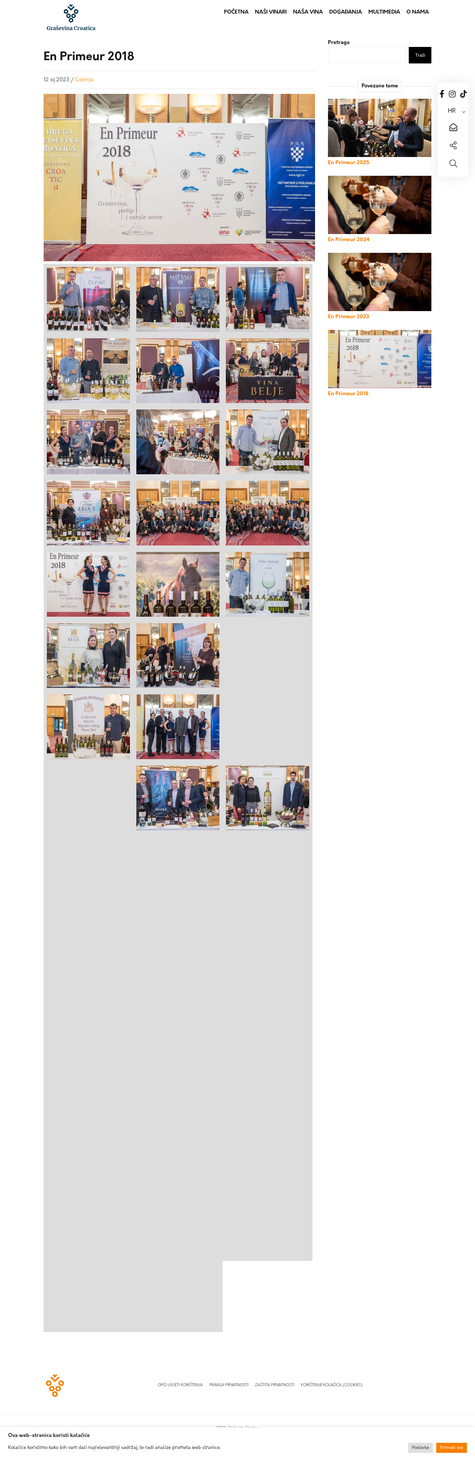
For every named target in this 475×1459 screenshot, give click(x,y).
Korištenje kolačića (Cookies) (332, 1385)
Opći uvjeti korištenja (180, 1385)
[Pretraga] (453, 164)
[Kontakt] (453, 128)
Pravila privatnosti (228, 1385)
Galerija (84, 80)
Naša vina (308, 12)
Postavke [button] (420, 1448)
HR (452, 111)
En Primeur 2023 (348, 317)
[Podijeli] (453, 146)
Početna (236, 12)
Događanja (345, 12)
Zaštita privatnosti (274, 1385)
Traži (420, 55)
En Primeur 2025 (348, 162)
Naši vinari (271, 12)
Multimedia (384, 12)
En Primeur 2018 (348, 394)
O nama (417, 12)
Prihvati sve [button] (451, 1448)
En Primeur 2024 (348, 239)
